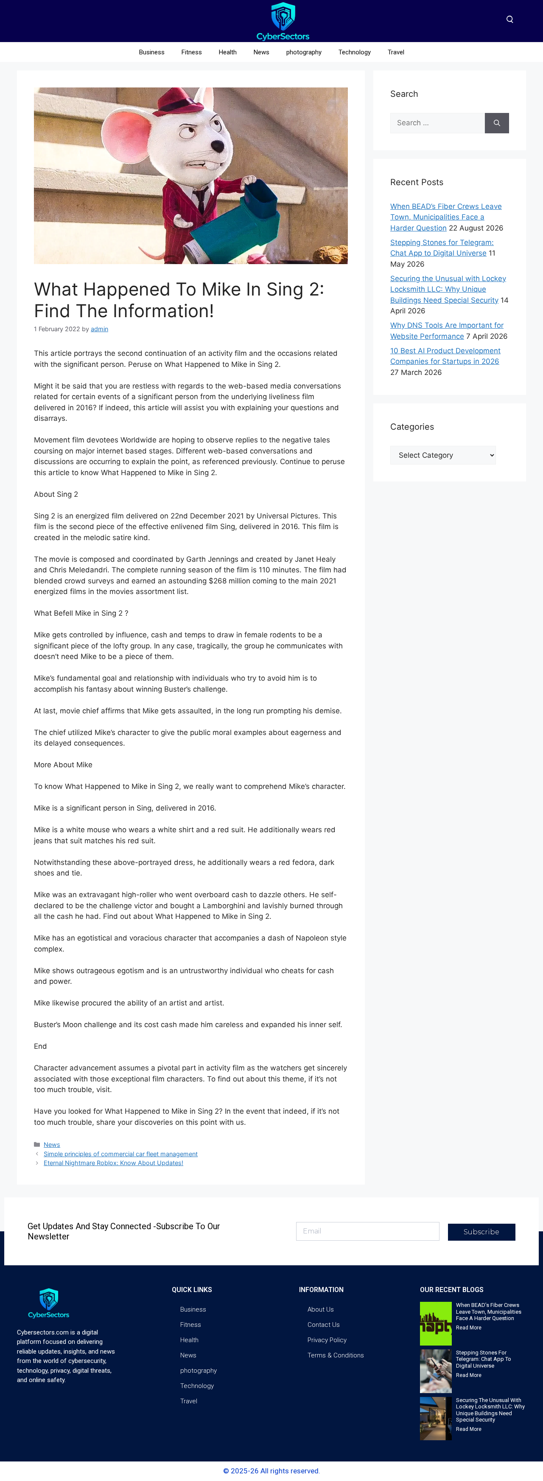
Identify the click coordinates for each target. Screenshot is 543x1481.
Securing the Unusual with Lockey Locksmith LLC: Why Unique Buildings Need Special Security (448, 289)
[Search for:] (437, 123)
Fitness (192, 52)
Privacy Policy (327, 1340)
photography (304, 52)
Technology (355, 52)
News (261, 52)
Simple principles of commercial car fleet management (121, 1153)
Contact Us (324, 1325)
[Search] (497, 123)
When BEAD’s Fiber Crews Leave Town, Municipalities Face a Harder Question (446, 217)
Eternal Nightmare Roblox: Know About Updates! (113, 1162)
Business (152, 52)
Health (228, 52)
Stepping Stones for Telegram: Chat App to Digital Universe (483, 1359)
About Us (321, 1309)
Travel (396, 52)
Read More (468, 1328)
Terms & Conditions (336, 1355)
